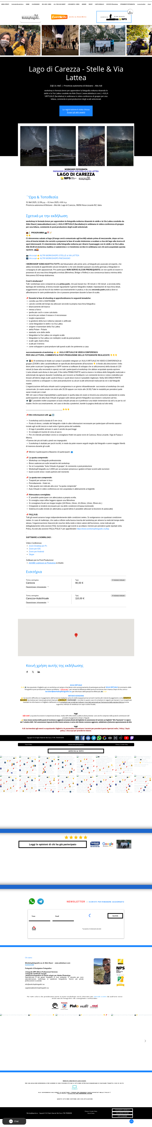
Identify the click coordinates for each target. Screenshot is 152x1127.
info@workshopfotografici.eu (35, 984)
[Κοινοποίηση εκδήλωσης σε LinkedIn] (39, 672)
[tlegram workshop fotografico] (93, 738)
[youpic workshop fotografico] (115, 738)
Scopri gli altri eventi (76, 112)
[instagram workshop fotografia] (77, 738)
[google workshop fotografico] (104, 738)
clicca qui (64, 689)
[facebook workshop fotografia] (82, 738)
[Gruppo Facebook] (88, 738)
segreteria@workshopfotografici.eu (37, 988)
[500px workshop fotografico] (110, 738)
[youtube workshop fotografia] (126, 738)
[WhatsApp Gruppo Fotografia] (99, 738)
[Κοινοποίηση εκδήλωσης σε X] (33, 672)
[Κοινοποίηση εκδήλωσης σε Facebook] (27, 672)
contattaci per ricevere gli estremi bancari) (43, 700)
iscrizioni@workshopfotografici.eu (58, 691)
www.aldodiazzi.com (62, 963)
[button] (5, 3)
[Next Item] (146, 40)
